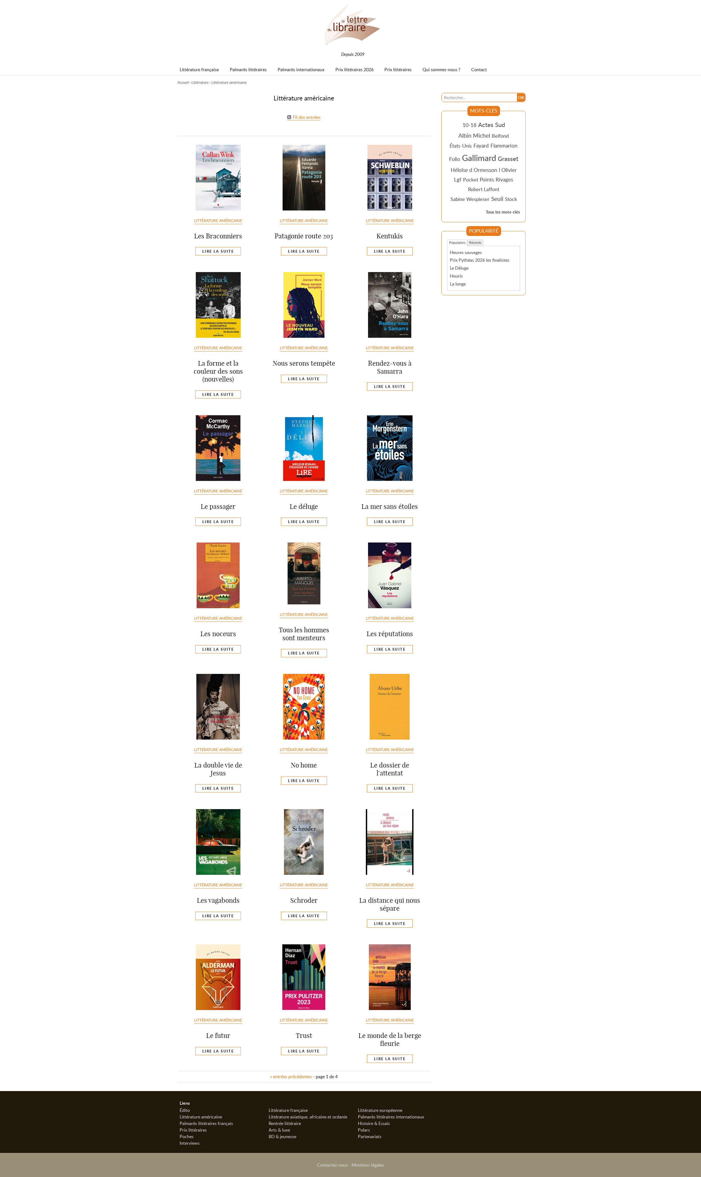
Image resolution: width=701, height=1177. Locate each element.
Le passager (218, 506)
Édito (185, 1110)
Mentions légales (368, 1165)
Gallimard (479, 157)
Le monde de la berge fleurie (389, 1039)
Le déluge (304, 506)
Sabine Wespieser (470, 199)
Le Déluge (459, 268)
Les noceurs (218, 634)
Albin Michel (474, 135)
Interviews (190, 1143)
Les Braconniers (218, 236)
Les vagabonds (218, 900)
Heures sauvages (466, 252)
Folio (454, 159)
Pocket (470, 179)
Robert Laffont (483, 189)
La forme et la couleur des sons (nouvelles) (218, 371)
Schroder (304, 900)
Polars (364, 1130)
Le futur (218, 1035)
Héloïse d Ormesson (474, 170)
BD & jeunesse (282, 1136)
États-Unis (461, 145)
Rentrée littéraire (285, 1123)
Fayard (481, 145)
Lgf (457, 179)
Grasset (508, 158)
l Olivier (508, 170)
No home (304, 765)
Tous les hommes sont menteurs (304, 634)
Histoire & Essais (374, 1123)
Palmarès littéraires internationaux (391, 1117)
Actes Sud (491, 124)
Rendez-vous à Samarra (390, 367)
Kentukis (390, 236)
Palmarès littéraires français (206, 1123)
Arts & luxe (279, 1130)
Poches (187, 1136)
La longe (458, 284)
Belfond (500, 135)
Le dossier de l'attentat (389, 769)
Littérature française (288, 1110)
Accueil (183, 82)
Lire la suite (218, 251)
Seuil (497, 199)
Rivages (504, 179)
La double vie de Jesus (218, 769)
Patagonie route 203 (304, 236)
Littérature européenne (380, 1110)
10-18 (469, 125)
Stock (511, 199)
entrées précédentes (291, 1077)
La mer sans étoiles (389, 506)
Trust (304, 1035)
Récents (475, 243)
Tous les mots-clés (503, 212)
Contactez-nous (332, 1165)
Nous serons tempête (304, 363)
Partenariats (369, 1136)
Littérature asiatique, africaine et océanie (308, 1117)
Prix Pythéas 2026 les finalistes (479, 260)
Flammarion (504, 145)
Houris (456, 276)
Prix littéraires (193, 1130)
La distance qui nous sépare (389, 904)
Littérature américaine (218, 220)
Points (487, 179)
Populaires (457, 243)
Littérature (200, 82)
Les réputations (390, 634)
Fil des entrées (306, 117)
